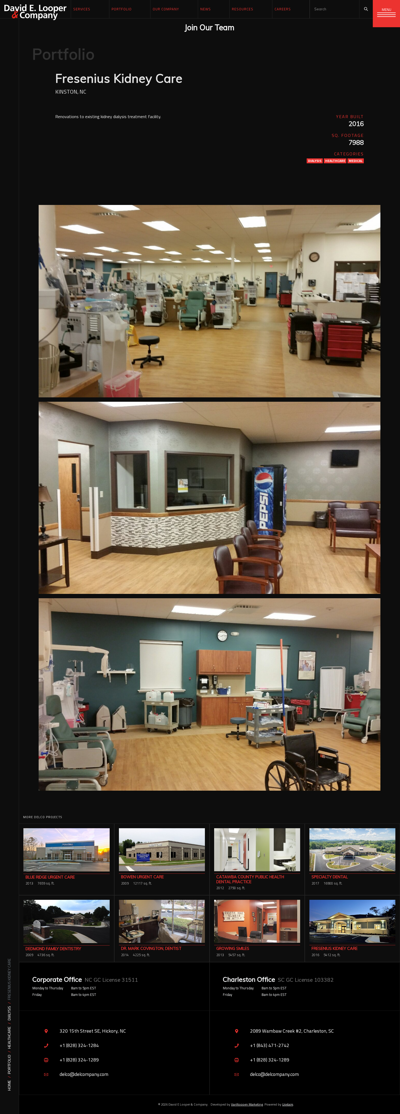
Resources (242, 9)
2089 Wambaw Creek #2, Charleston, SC (292, 1031)
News (205, 9)
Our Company (166, 9)
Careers (283, 9)
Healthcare (9, 1037)
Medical (355, 160)
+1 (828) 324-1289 (79, 1059)
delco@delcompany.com (84, 1074)
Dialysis (9, 1013)
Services (81, 9)
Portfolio (9, 1064)
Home (9, 1085)
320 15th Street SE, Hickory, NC (93, 1031)
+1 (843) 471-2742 (269, 1045)
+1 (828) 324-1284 (79, 1045)
